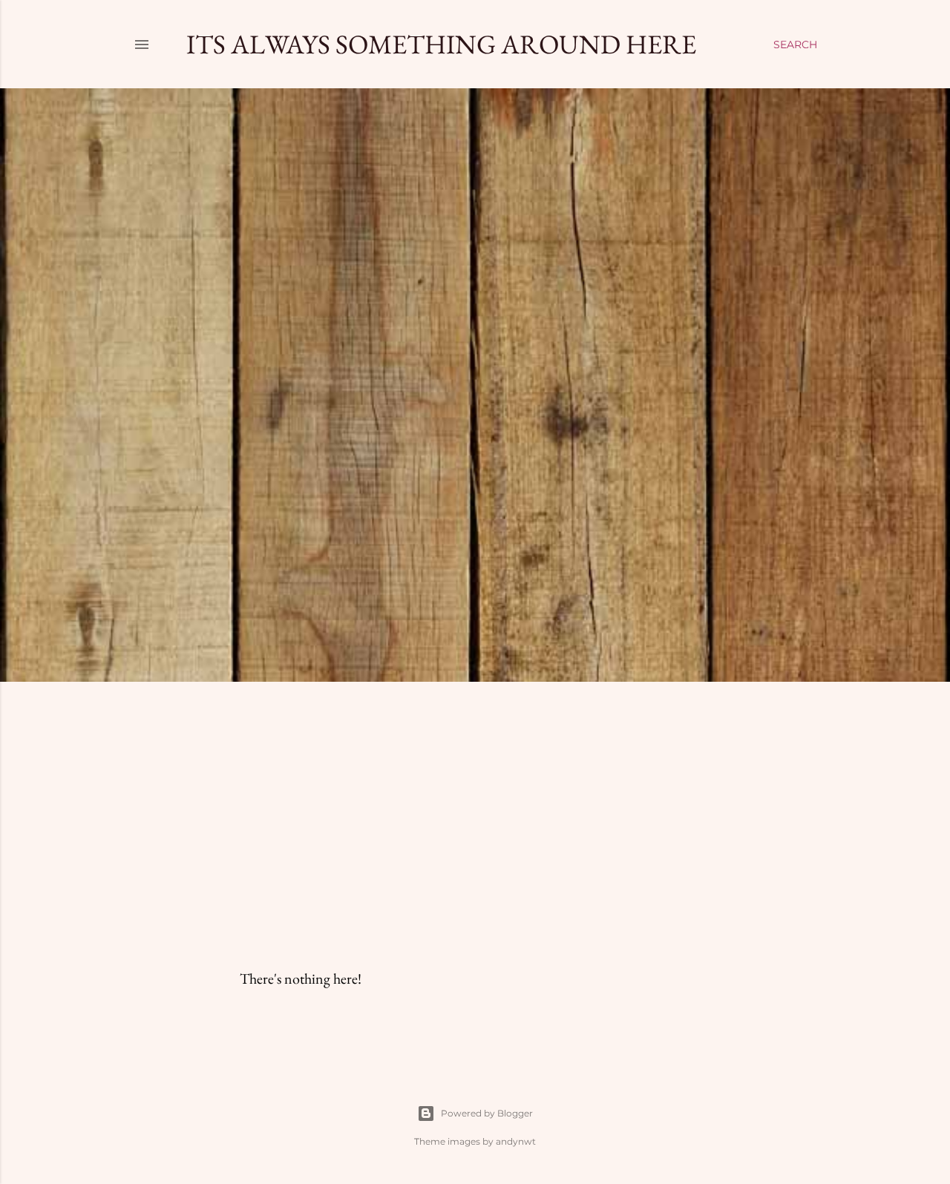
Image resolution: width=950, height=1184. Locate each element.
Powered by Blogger (487, 1113)
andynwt (516, 1141)
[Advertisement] (475, 823)
